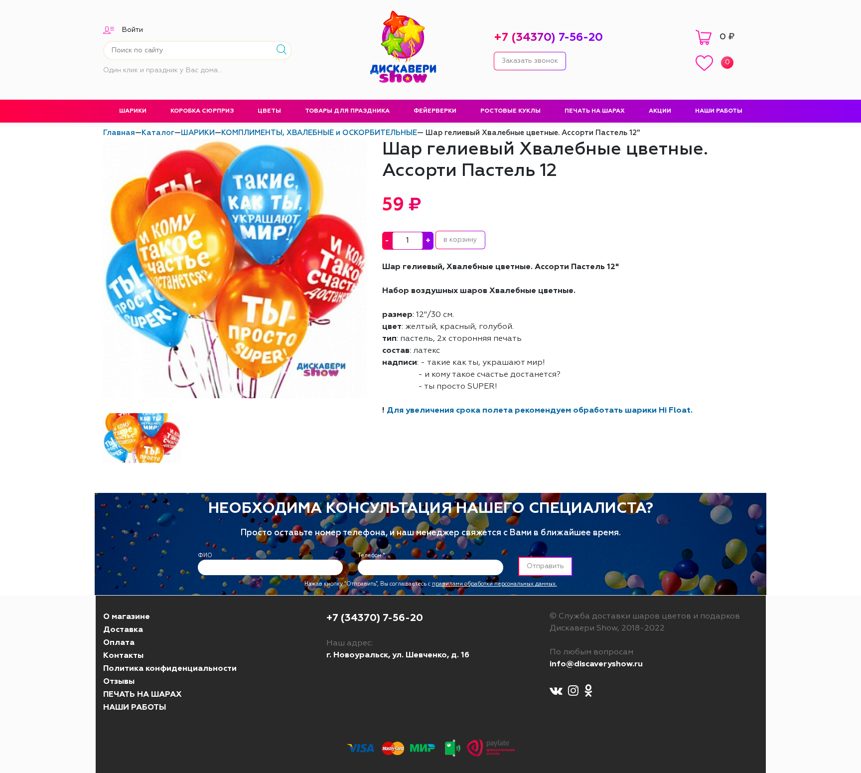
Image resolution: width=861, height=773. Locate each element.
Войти (132, 29)
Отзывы (119, 682)
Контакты (123, 656)
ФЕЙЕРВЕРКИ (435, 111)
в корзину (460, 239)
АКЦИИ (660, 111)
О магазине (126, 617)
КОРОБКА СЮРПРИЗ (202, 111)
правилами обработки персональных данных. (494, 584)
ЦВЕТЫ (269, 111)
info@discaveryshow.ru (596, 664)
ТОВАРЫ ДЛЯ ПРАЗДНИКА (347, 111)
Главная (119, 133)
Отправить (545, 566)
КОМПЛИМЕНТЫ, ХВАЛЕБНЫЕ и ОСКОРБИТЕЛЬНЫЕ (319, 133)
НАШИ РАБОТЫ (718, 111)
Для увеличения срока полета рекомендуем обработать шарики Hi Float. (540, 411)
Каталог (158, 133)
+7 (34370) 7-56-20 (548, 37)
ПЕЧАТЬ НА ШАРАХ (595, 111)
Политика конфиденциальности (170, 669)
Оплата (119, 643)
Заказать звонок (530, 60)
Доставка (123, 630)
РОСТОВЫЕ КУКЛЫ (510, 111)
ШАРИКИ (132, 111)
